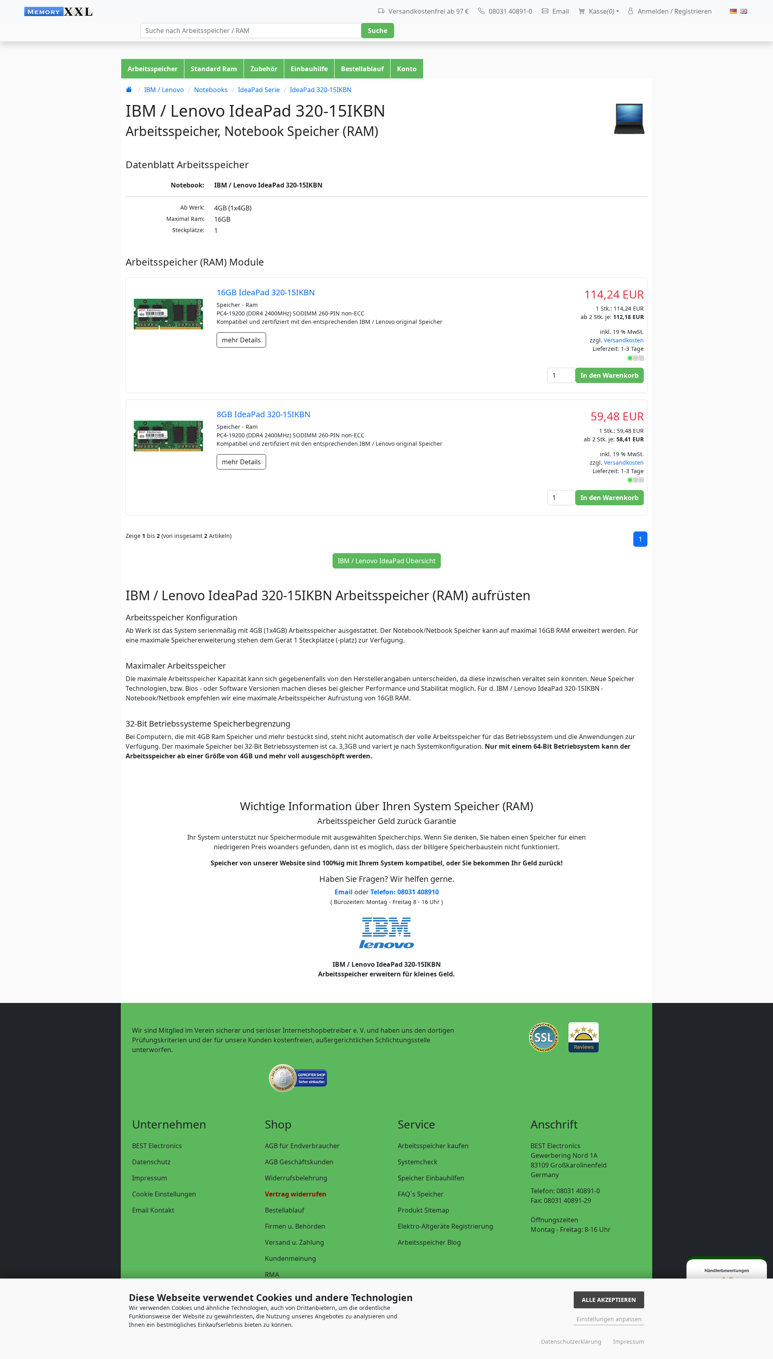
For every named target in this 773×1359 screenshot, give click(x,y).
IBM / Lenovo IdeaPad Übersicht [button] (387, 560)
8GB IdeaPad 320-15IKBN (263, 414)
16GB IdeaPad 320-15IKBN (266, 292)
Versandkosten (624, 340)
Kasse (600, 11)
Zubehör (263, 68)
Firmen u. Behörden (295, 1226)
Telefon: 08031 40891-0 (565, 1190)
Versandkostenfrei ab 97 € (428, 11)
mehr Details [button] (241, 340)
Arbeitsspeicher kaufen (433, 1145)
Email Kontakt (153, 1210)
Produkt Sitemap (423, 1210)
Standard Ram (214, 68)
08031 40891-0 (509, 11)
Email (560, 11)
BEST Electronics (157, 1145)
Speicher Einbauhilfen (431, 1178)
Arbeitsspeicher (153, 68)
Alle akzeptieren (609, 1299)
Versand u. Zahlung (294, 1242)
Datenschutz (151, 1161)
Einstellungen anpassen (609, 1319)
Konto (407, 68)
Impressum (149, 1178)
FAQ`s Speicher (421, 1194)
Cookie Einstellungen (164, 1194)
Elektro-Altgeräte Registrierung (445, 1226)
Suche (377, 30)
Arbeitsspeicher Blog (429, 1242)
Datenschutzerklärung (571, 1341)
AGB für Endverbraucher (302, 1145)
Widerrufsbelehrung (296, 1178)
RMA (272, 1274)
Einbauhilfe (309, 68)
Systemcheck (418, 1161)
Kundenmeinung (290, 1258)
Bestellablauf (362, 68)
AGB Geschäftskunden (299, 1161)
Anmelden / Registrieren (674, 11)
